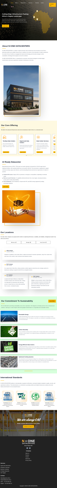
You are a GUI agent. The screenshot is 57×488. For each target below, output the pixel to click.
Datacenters (23, 2)
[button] (18, 2)
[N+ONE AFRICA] (4, 4)
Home (12, 2)
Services (30, 2)
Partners (37, 2)
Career (42, 2)
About (16, 2)
